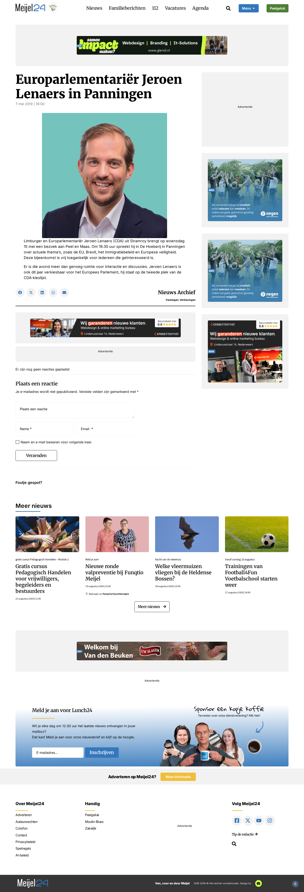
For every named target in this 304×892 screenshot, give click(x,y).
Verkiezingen (187, 299)
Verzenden (36, 455)
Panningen (172, 299)
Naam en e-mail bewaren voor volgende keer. (56, 442)
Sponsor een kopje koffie (229, 709)
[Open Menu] (253, 8)
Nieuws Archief (176, 292)
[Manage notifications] (295, 884)
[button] (20, 292)
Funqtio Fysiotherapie (116, 593)
